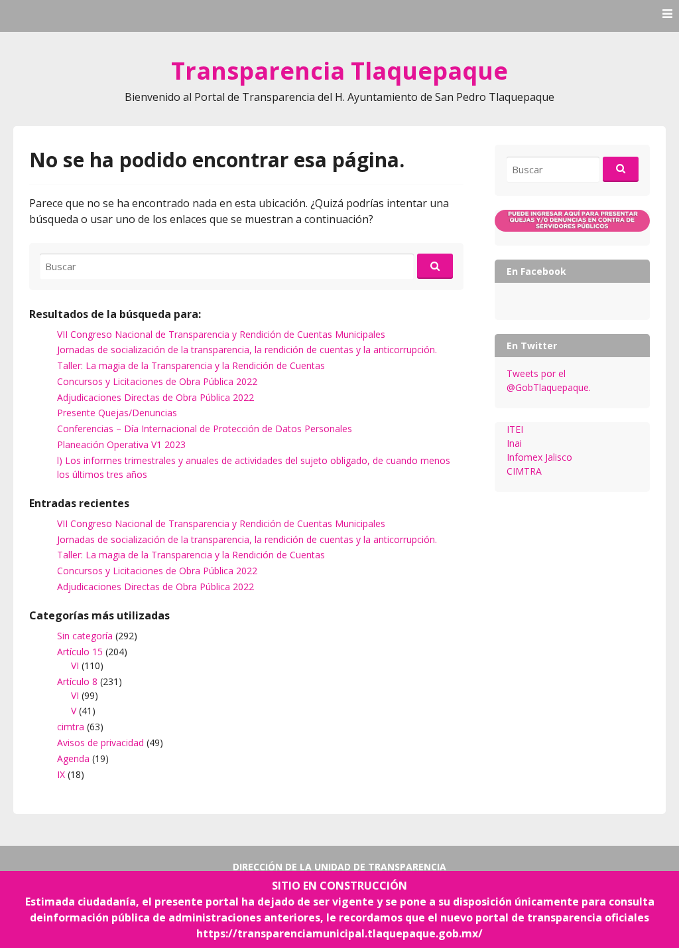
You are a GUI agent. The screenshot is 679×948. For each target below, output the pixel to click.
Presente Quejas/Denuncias (117, 412)
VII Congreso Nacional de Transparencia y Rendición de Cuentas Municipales (221, 334)
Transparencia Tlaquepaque (339, 70)
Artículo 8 (77, 681)
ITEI (515, 429)
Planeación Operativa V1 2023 (121, 444)
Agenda (73, 758)
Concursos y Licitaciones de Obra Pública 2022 (157, 381)
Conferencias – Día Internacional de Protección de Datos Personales (204, 428)
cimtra (70, 726)
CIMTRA (524, 471)
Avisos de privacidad (100, 742)
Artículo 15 (80, 651)
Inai (514, 443)
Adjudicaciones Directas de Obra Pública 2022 (155, 397)
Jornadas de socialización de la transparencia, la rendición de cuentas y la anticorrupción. (247, 349)
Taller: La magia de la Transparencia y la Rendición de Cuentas (191, 365)
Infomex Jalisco (539, 457)
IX (61, 774)
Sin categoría (85, 635)
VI (75, 665)
